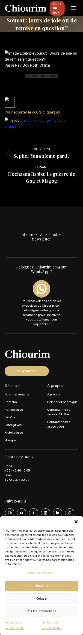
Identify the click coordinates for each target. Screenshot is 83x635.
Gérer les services (40, 572)
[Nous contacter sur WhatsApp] (68, 513)
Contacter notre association (58, 424)
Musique (11, 440)
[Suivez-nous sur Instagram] (44, 513)
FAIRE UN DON (57, 8)
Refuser (41, 598)
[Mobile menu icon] (73, 8)
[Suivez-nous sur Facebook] (32, 513)
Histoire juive (14, 432)
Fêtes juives (13, 425)
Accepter (41, 586)
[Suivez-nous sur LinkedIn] (56, 513)
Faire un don (27, 371)
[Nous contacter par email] (8, 513)
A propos (53, 394)
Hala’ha (10, 417)
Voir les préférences (41, 611)
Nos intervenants (17, 394)
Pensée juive (14, 409)
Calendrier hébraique (62, 402)
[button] (76, 521)
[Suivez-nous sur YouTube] (20, 513)
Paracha (11, 402)
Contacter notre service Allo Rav (58, 412)
